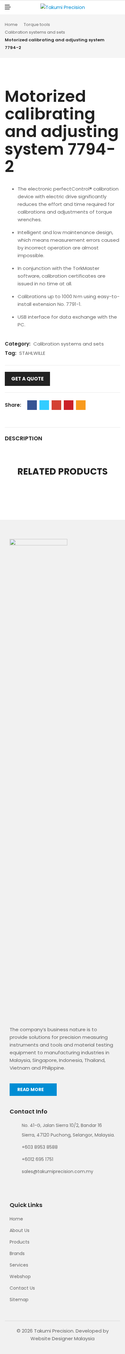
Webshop (20, 1276)
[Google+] (56, 405)
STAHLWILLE (32, 353)
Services (19, 1265)
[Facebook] (32, 405)
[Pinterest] (68, 405)
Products (19, 1242)
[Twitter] (44, 405)
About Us (19, 1230)
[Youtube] (35, 1186)
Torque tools (37, 24)
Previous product (110, 36)
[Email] (81, 405)
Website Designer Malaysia (62, 1338)
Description (23, 438)
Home (11, 24)
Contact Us (22, 1288)
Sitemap (19, 1299)
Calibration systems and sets (35, 32)
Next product (118, 36)
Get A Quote (27, 378)
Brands (17, 1253)
